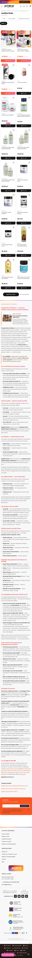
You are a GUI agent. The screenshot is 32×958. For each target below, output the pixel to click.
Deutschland (16, 948)
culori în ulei (23, 772)
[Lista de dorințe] (27, 6)
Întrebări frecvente (6, 839)
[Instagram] (19, 896)
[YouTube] (22, 896)
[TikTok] (26, 896)
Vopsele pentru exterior (24, 18)
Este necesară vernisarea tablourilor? (20, 316)
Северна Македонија (22, 953)
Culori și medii (14, 11)
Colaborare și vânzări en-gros (9, 854)
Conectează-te (24, 806)
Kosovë (20, 955)
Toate (3, 18)
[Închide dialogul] (30, 943)
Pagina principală (5, 11)
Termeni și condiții (6, 841)
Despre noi (4, 851)
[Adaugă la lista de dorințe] (13, 32)
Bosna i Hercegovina (9, 953)
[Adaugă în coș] (8, 60)
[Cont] (24, 6)
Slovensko (7, 945)
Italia (16, 950)
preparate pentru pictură (12, 768)
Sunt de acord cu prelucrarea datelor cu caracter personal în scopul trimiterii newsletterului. (12, 811)
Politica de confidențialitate (9, 844)
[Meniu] (1, 6)
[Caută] (20, 6)
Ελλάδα (22, 950)
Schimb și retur (5, 836)
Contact (4, 859)
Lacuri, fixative (11, 18)
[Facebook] (15, 896)
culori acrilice (15, 772)
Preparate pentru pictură (25, 11)
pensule (23, 774)
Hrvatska (25, 948)
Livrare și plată (5, 834)
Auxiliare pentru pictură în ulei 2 (9, 791)
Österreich (7, 948)
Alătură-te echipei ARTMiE (8, 856)
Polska (25, 945)
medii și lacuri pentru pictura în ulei (16, 770)
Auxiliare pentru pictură (7, 788)
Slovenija (10, 950)
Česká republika (17, 945)
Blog (3, 861)
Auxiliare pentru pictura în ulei (20, 786)
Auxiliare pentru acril (6, 786)
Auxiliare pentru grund (19, 788)
